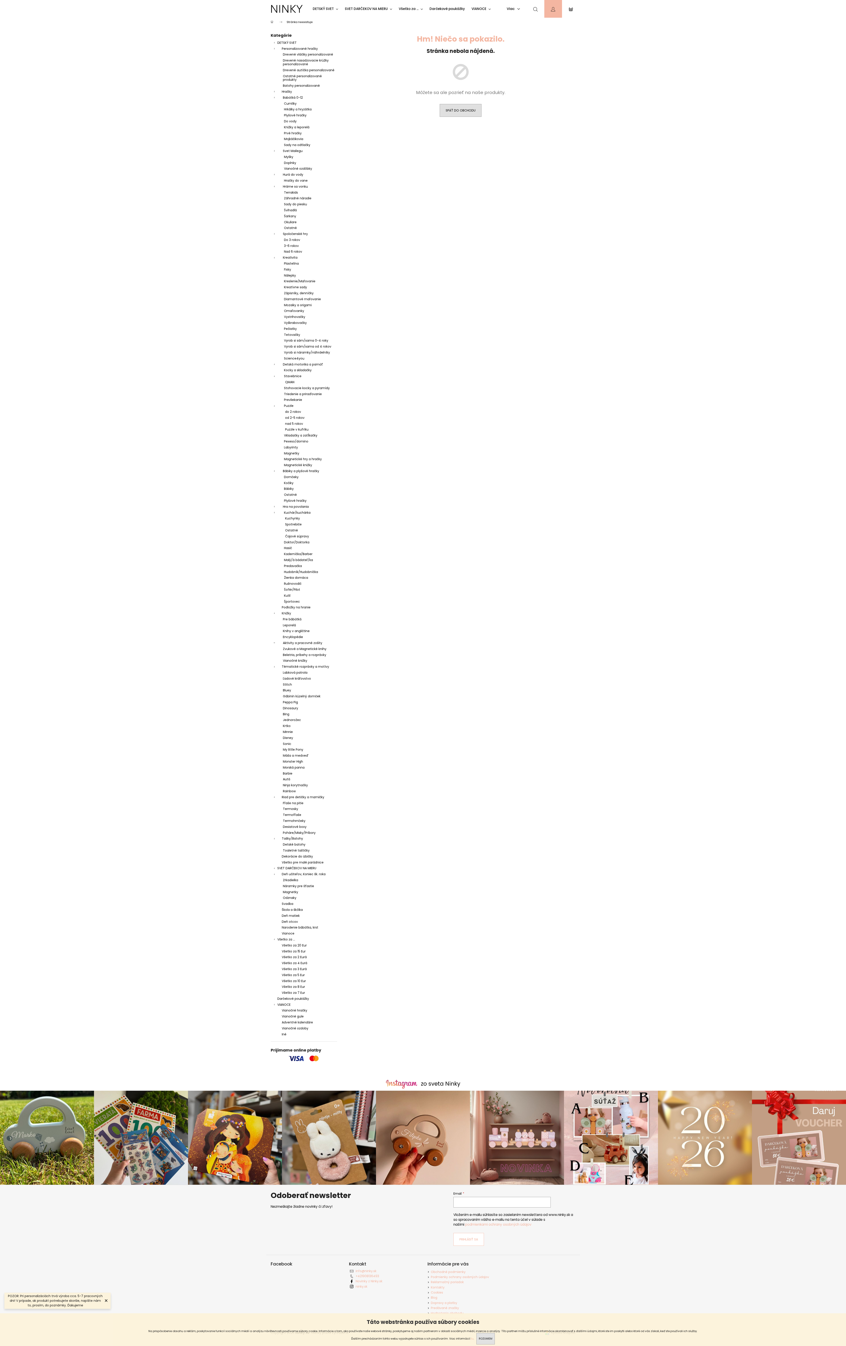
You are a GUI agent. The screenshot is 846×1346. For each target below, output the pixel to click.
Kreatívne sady (295, 287)
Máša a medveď (295, 755)
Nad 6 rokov (293, 251)
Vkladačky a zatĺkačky (300, 435)
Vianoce (288, 933)
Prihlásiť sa (468, 1239)
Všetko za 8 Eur (293, 987)
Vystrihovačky (294, 317)
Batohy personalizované (301, 85)
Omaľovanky (294, 311)
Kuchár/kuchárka (297, 512)
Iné (284, 1034)
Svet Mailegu (293, 151)
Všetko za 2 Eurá (294, 957)
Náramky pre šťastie (298, 886)
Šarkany (290, 216)
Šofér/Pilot (292, 589)
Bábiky (289, 488)
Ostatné (290, 228)
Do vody (290, 121)
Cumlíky (290, 103)
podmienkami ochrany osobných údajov (498, 1224)
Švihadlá (290, 210)
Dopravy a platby (444, 1303)
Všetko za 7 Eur (293, 992)
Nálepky (290, 275)
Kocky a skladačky (298, 370)
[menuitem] (327, 9)
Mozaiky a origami (298, 305)
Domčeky (291, 477)
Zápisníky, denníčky (299, 293)
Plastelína (291, 263)
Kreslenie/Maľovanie (299, 281)
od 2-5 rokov (295, 417)
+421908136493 (367, 1276)
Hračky (287, 91)
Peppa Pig (290, 702)
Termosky (290, 809)
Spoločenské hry (295, 234)
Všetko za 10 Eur (294, 981)
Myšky (288, 157)
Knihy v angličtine (296, 631)
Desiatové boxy (295, 827)
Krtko (287, 726)
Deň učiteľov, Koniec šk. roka (304, 874)
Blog (434, 1297)
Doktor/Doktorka (296, 542)
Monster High (293, 761)
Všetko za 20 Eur (294, 945)
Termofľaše (292, 815)
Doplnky (290, 163)
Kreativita (290, 257)
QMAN (289, 382)
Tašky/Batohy (292, 838)
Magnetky (291, 453)
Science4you (294, 358)
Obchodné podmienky (448, 1272)
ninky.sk (361, 1286)
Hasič (288, 548)
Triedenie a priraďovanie (303, 394)
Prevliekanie (293, 400)
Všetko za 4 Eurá (294, 963)
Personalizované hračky (300, 48)
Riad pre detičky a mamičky (303, 797)
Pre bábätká (292, 619)
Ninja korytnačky (295, 785)
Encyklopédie (293, 637)
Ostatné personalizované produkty (302, 78)
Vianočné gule (293, 1016)
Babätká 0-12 (293, 97)
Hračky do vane (296, 180)
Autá (286, 779)
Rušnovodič (292, 583)
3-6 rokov (291, 246)
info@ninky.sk (366, 1271)
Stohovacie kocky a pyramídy (307, 388)
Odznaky (289, 898)
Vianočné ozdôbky (298, 168)
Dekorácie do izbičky (297, 856)
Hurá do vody (293, 174)
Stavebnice (292, 376)
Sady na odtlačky (297, 145)
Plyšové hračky (295, 115)
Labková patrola (295, 672)
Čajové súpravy (297, 536)
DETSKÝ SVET (287, 42)
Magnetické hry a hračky (303, 459)
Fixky (287, 269)
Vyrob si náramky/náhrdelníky (307, 352)
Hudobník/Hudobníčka (301, 572)
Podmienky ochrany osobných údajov (460, 1277)
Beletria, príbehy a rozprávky (304, 655)
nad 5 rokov (294, 423)
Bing (286, 714)
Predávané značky (445, 1308)
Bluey (287, 690)
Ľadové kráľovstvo (297, 678)
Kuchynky (292, 518)
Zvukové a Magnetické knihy (304, 649)
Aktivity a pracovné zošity (302, 643)
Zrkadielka (290, 880)
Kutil (287, 595)
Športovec (292, 601)
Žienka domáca (296, 577)
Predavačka (293, 566)
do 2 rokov (293, 412)
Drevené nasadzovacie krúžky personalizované (306, 62)
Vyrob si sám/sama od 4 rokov (307, 346)
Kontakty (438, 1287)
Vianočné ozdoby (295, 1028)
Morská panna (294, 767)
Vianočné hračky (294, 1010)
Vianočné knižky (295, 660)
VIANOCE (284, 1004)
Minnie (288, 732)
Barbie (287, 773)
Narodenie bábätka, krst (300, 927)
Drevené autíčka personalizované (308, 70)
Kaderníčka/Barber (298, 554)
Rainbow (289, 791)
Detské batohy (294, 844)
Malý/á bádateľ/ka (298, 560)
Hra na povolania (296, 506)
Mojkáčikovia (293, 139)
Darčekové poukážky (293, 998)
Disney (288, 738)
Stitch (287, 684)
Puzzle (289, 406)
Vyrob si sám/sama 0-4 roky (306, 340)
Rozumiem (485, 1338)
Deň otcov (290, 921)
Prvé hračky (293, 133)
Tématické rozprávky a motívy (305, 666)
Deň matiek (291, 915)
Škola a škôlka (292, 910)
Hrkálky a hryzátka (298, 109)
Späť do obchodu (461, 110)
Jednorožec (292, 720)
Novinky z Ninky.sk (369, 1281)
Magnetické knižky (298, 465)
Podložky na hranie (296, 607)
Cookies (437, 1292)
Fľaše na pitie (293, 803)
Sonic (287, 744)
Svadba (287, 904)
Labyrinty (291, 447)
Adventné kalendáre (297, 1022)
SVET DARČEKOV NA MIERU (296, 868)
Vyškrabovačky (295, 323)
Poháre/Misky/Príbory (299, 833)
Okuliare (290, 222)
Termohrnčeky (294, 821)
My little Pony (293, 749)
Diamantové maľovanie (302, 299)
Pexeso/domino (296, 441)
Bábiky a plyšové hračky (301, 471)
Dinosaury (290, 708)
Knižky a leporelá (296, 127)
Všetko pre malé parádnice (303, 862)
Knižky (286, 613)
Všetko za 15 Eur (294, 951)
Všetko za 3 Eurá (294, 969)
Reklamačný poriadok (447, 1282)
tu (472, 1338)
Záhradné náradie (297, 198)
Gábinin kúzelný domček (301, 696)
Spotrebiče (293, 524)
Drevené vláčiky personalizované (308, 54)
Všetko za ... (286, 939)
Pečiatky (290, 329)
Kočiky (289, 483)
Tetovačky (292, 335)
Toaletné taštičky (296, 850)
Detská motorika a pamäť (303, 364)
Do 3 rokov (292, 240)
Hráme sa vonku (295, 186)
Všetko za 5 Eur (293, 975)
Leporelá (289, 625)
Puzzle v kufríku (297, 429)
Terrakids (291, 192)
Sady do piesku (295, 204)
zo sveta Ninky (440, 1084)
